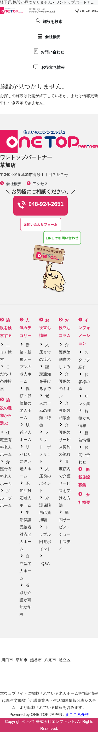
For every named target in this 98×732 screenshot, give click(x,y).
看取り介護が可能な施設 (25, 600)
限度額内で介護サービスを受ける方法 (65, 483)
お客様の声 (84, 381)
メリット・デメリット (45, 447)
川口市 (7, 660)
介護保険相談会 (65, 410)
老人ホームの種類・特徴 (45, 410)
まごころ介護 (77, 714)
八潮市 (50, 660)
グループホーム (6, 498)
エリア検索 (6, 352)
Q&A (45, 563)
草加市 (21, 660)
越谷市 (36, 660)
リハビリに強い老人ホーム (25, 461)
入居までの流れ (45, 352)
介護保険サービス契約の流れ (65, 439)
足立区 (65, 660)
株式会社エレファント (55, 721)
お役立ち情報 (84, 418)
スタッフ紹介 (84, 359)
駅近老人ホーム (25, 432)
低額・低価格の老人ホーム (25, 403)
